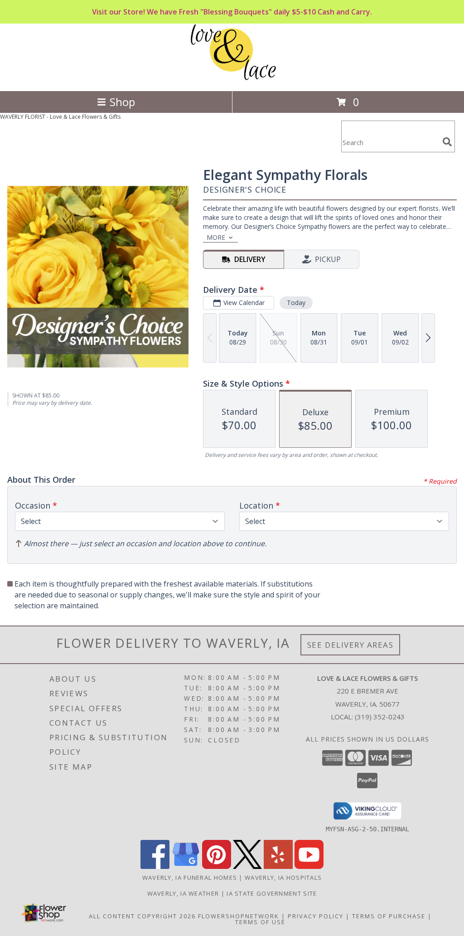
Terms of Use (260, 922)
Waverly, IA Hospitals (283, 877)
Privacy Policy (315, 916)
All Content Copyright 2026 (142, 916)
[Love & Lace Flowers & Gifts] (232, 77)
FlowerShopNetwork (238, 916)
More (216, 237)
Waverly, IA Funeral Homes (189, 877)
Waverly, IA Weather (183, 893)
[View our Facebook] (154, 866)
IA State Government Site (272, 893)
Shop (122, 101)
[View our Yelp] (278, 866)
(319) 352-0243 (380, 716)
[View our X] (247, 866)
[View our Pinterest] (216, 866)
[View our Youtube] (309, 866)
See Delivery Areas (350, 645)
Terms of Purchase (388, 916)
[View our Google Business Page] (185, 866)
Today (296, 302)
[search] (447, 142)
